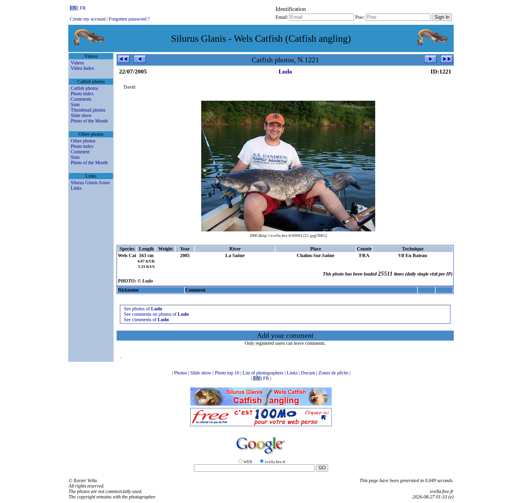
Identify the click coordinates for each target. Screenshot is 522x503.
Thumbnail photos (88, 110)
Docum (308, 372)
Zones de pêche (334, 372)
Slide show (81, 115)
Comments (81, 99)
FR (83, 8)
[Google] (261, 455)
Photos (181, 372)
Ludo (285, 71)
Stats (75, 104)
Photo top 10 (227, 372)
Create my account (87, 18)
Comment (80, 151)
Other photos (83, 140)
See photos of (143, 308)
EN (74, 8)
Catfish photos (84, 88)
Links (76, 188)
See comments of (146, 319)
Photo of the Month (89, 120)
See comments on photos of (156, 314)
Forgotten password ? (129, 18)
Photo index (82, 93)
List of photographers (264, 372)
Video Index (82, 68)
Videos (77, 62)
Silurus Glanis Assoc (90, 182)
